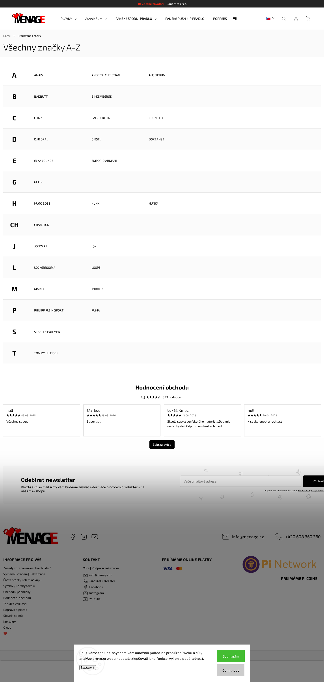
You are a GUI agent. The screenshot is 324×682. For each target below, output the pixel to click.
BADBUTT (41, 96)
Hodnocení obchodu (17, 598)
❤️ (5, 633)
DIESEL (96, 139)
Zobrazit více (162, 444)
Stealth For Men (47, 332)
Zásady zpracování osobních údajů (27, 568)
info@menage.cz (248, 536)
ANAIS (38, 75)
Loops (96, 267)
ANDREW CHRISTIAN (105, 75)
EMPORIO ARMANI (104, 160)
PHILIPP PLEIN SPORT (48, 310)
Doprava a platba (15, 609)
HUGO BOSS (42, 203)
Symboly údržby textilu (19, 586)
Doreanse (156, 139)
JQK (93, 246)
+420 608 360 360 (303, 536)
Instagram (83, 536)
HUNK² (153, 203)
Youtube (94, 536)
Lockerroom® (44, 267)
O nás (7, 627)
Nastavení (87, 667)
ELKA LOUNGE (43, 160)
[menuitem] (68, 18)
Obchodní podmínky (16, 592)
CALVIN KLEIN (100, 118)
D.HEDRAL (41, 139)
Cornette (156, 118)
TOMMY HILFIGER (46, 353)
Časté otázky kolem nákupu (22, 580)
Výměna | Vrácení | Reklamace (24, 574)
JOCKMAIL (41, 246)
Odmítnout (230, 670)
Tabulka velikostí (14, 604)
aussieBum (157, 75)
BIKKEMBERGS (101, 96)
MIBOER (97, 289)
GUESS (38, 182)
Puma (95, 310)
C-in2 (38, 118)
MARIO (39, 289)
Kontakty (9, 621)
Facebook (72, 536)
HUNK (95, 203)
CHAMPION (41, 225)
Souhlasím (231, 656)
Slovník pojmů (13, 615)
